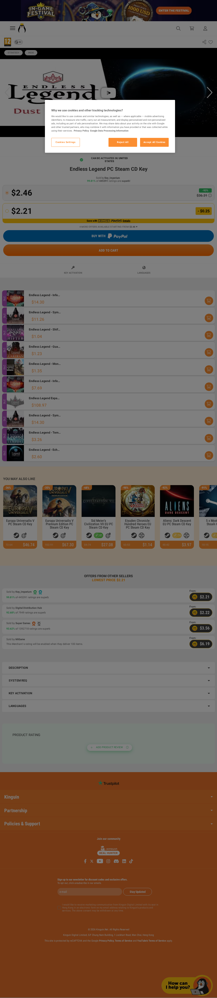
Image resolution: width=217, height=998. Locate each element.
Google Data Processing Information (109, 130)
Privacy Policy (81, 130)
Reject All (122, 142)
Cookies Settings (65, 142)
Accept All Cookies (154, 142)
